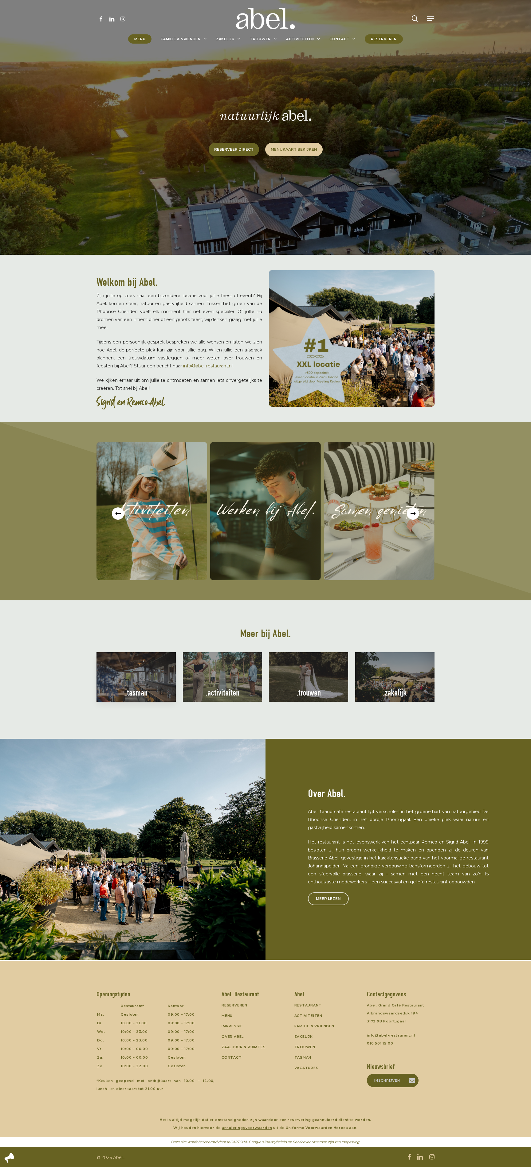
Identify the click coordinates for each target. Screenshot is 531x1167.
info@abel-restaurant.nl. (208, 366)
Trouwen (305, 1047)
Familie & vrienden (314, 1026)
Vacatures (306, 1068)
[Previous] (118, 513)
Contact (232, 1057)
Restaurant (308, 1005)
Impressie (232, 1026)
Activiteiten (308, 1016)
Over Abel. (233, 1036)
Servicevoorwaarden (310, 1142)
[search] (415, 18)
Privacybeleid (275, 1142)
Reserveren (234, 1005)
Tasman (303, 1057)
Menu (227, 1016)
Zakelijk (303, 1036)
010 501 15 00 (380, 1043)
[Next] (413, 513)
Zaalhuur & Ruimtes (244, 1047)
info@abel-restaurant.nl (391, 1035)
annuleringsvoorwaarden (247, 1128)
